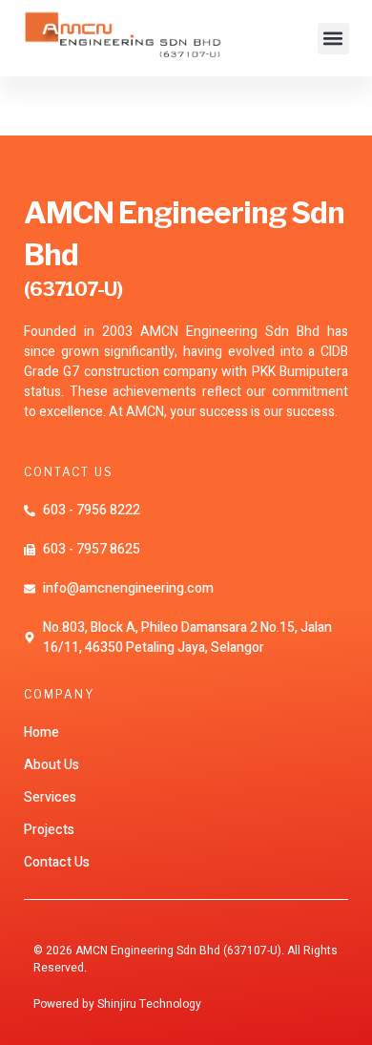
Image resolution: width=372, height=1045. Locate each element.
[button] (333, 38)
